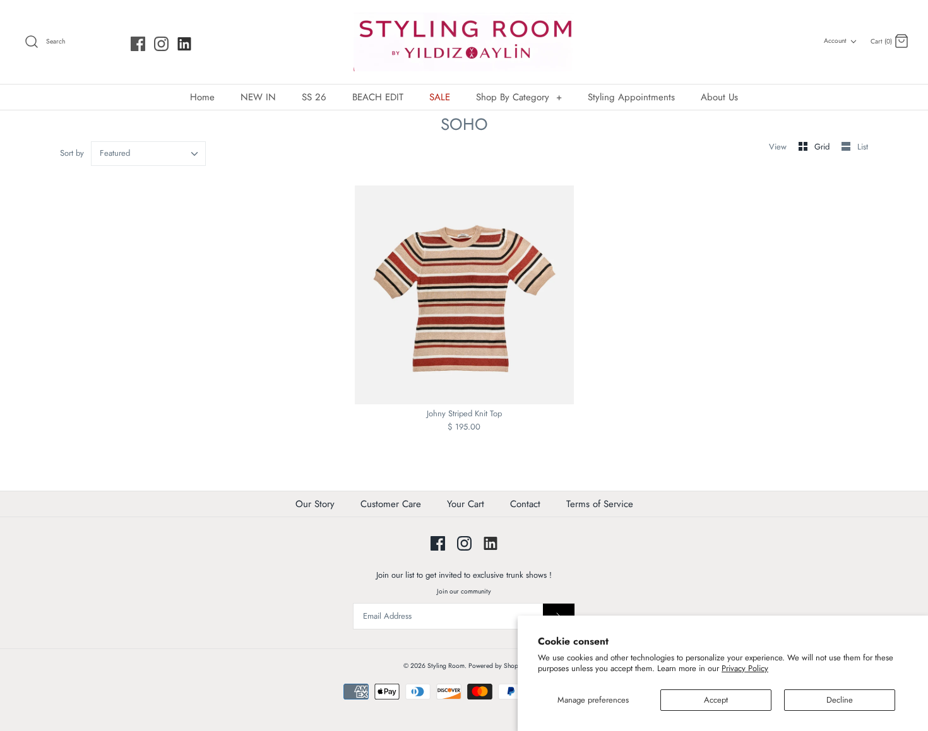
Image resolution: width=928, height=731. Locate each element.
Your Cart (465, 504)
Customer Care (390, 504)
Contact (525, 504)
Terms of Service (599, 504)
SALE (439, 97)
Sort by (72, 153)
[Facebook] (138, 44)
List (862, 147)
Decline (839, 700)
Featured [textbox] (115, 153)
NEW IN (258, 97)
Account (835, 40)
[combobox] (148, 153)
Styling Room (446, 665)
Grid (823, 147)
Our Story (315, 504)
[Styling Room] (464, 42)
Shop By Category (519, 97)
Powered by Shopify (496, 665)
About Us (719, 97)
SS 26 (314, 97)
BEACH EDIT (377, 97)
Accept (716, 700)
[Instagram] (161, 44)
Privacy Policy (745, 668)
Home (202, 97)
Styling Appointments (631, 97)
